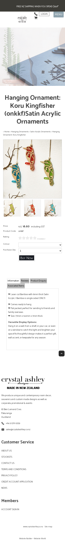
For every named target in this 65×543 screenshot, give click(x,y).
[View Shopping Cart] (35, 17)
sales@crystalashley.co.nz (18, 430)
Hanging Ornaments (20, 131)
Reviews (25, 281)
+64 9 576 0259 (13, 423)
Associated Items (16, 286)
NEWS (4, 488)
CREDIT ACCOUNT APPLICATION (17, 482)
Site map (48, 526)
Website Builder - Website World (32, 538)
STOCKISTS (6, 457)
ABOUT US (6, 451)
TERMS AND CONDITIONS (13, 469)
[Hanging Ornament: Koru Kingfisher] (32, 198)
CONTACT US (7, 463)
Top (61, 353)
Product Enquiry (38, 281)
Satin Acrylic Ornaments (40, 131)
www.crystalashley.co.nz (33, 526)
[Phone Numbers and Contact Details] (35, 13)
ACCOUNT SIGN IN (10, 509)
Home (7, 131)
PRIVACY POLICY (9, 476)
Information (13, 281)
